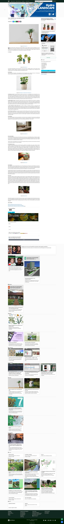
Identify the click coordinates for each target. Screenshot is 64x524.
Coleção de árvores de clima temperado (15, 357)
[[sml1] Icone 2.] (21, 233)
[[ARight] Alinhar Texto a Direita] (10, 233)
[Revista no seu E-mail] (62, 522)
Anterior (9, 212)
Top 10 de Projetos (28, 497)
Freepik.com (25, 46)
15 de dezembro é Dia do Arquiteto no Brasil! (15, 427)
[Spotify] (55, 520)
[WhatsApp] (53, 520)
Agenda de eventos (12, 503)
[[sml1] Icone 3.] (22, 233)
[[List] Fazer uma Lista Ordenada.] (17, 233)
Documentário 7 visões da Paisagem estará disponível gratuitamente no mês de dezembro (15, 409)
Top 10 (42, 454)
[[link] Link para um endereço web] (15, 233)
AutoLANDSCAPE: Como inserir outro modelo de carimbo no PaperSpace (15, 373)
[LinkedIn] (48, 520)
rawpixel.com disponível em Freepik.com (25, 92)
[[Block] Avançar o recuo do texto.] (18, 233)
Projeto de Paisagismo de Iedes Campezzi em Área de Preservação (47, 489)
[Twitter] (47, 520)
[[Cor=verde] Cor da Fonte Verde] (13, 233)
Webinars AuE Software (13, 342)
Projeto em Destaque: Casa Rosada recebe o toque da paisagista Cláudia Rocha (31, 491)
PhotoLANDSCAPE (22, 513)
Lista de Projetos (11, 497)
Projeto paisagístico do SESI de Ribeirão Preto (15, 472)
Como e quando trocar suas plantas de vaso (15, 390)
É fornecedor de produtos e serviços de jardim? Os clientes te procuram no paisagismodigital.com (48, 32)
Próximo (13, 212)
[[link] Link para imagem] (16, 233)
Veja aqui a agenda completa (13, 507)
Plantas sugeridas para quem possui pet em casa (32, 390)
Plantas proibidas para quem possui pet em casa (15, 204)
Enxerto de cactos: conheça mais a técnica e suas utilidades (16, 206)
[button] (5, 9)
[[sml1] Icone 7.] (25, 233)
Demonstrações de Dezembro (30, 342)
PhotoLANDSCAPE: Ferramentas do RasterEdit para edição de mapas (47, 373)
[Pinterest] (50, 520)
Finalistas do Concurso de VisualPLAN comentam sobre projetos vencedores (34, 246)
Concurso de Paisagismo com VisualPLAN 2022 (30, 279)
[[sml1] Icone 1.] (20, 233)
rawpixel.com (25, 133)
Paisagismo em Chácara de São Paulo (15, 490)
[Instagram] (52, 520)
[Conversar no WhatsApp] (62, 519)
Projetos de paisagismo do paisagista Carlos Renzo (31, 472)
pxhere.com (25, 162)
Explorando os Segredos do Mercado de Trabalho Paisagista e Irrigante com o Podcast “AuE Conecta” (48, 54)
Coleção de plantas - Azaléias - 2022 (31, 357)
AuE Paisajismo (47, 513)
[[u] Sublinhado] (12, 233)
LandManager (22, 516)
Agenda (26, 503)
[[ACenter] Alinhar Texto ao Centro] (9, 233)
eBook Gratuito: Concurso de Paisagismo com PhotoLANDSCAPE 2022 (16, 308)
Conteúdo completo (28, 454)
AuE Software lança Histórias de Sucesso (16, 266)
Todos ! (43, 68)
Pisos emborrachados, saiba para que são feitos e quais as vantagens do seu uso (15, 445)
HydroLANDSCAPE (22, 514)
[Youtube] (45, 520)
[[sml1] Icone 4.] (23, 233)
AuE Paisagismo (47, 512)
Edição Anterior (11, 454)
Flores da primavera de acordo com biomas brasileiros (15, 205)
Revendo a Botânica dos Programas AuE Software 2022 (15, 326)
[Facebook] (43, 520)
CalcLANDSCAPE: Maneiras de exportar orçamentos (31, 373)
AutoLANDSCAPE (44, 63)
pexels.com (25, 195)
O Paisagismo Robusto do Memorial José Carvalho (48, 472)
